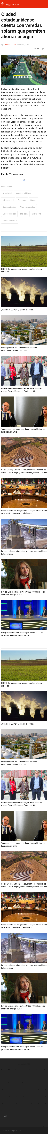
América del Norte (23, 193)
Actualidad (7, 193)
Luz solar (24, 214)
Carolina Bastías (10, 45)
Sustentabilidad (9, 207)
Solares (33, 200)
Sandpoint (36, 214)
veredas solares (10, 221)
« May (4, 1116)
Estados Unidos (9, 214)
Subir (43, 1130)
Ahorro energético (27, 207)
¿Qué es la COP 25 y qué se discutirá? (17, 310)
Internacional (8, 200)
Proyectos (21, 200)
